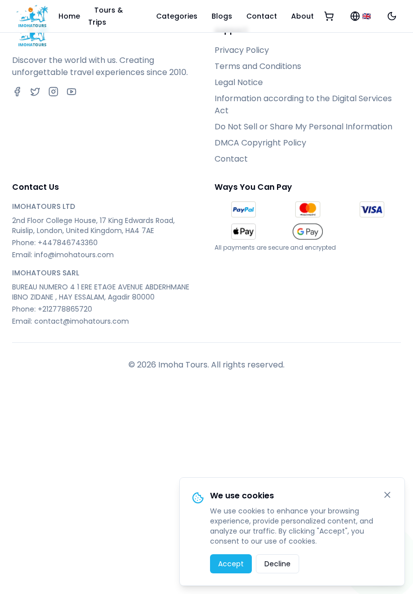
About (302, 16)
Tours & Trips (105, 16)
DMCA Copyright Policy (260, 142)
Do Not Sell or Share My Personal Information (303, 126)
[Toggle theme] (392, 16)
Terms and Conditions (258, 66)
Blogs (222, 16)
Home (69, 16)
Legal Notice (239, 82)
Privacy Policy (242, 50)
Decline (277, 564)
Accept (231, 564)
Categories (176, 16)
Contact (261, 16)
